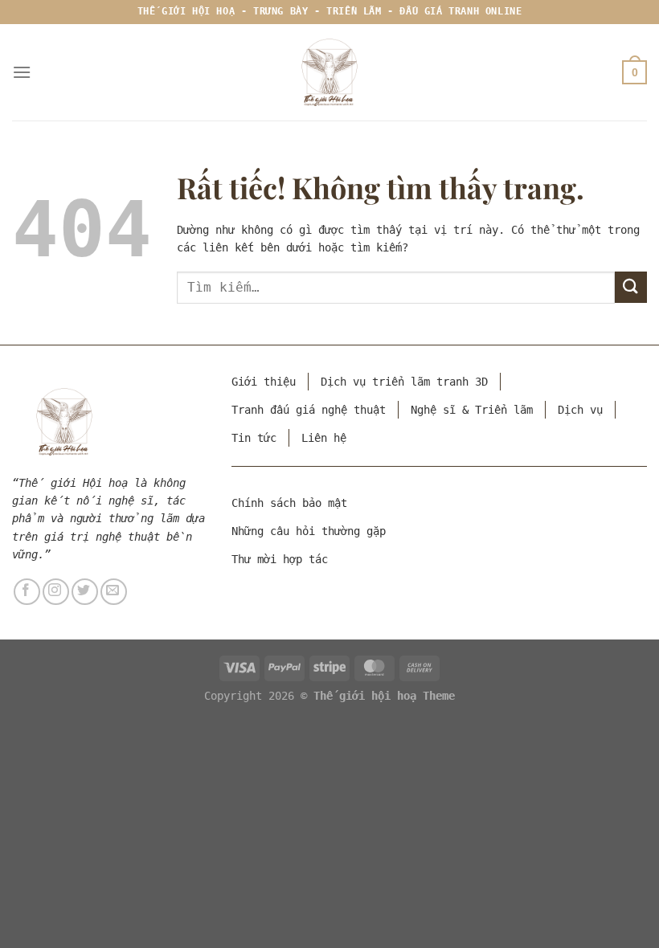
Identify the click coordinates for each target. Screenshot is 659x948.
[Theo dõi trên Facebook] (27, 591)
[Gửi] (631, 287)
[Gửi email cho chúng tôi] (113, 591)
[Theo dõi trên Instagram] (56, 591)
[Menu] (21, 72)
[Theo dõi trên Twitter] (85, 591)
